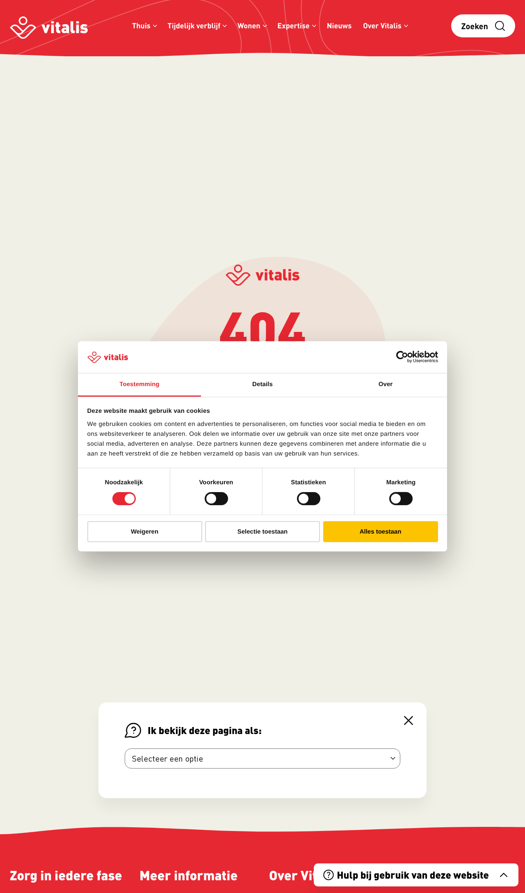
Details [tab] (262, 384)
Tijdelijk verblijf (194, 25)
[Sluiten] (408, 720)
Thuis (141, 25)
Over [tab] (386, 384)
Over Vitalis (382, 25)
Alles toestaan (381, 531)
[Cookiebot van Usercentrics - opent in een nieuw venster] (402, 357)
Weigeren (144, 531)
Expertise (293, 25)
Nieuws (339, 25)
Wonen (248, 25)
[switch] (216, 498)
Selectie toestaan (262, 531)
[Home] (49, 26)
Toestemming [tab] (139, 384)
